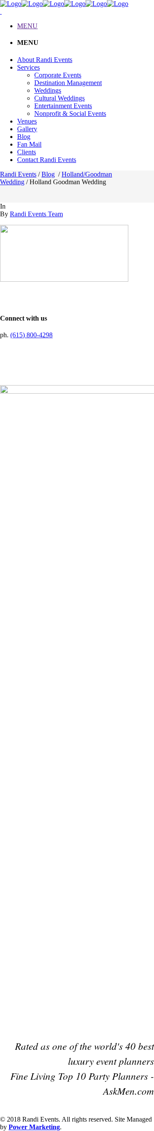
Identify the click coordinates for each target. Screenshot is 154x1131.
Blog (48, 174)
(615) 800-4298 (31, 335)
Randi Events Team (36, 214)
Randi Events (18, 174)
